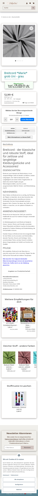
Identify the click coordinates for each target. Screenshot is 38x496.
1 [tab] (15, 60)
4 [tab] (20, 60)
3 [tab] (18, 60)
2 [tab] (17, 60)
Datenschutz (14, 475)
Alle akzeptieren (19, 479)
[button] (26, 3)
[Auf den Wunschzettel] (31, 28)
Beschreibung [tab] (8, 144)
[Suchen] (33, 8)
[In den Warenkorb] (2, 22)
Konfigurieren (19, 484)
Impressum (6, 475)
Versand (18, 99)
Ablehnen (19, 489)
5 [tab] (22, 60)
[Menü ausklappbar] (4, 2)
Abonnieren (27, 447)
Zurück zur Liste (7, 17)
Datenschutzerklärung (11, 439)
